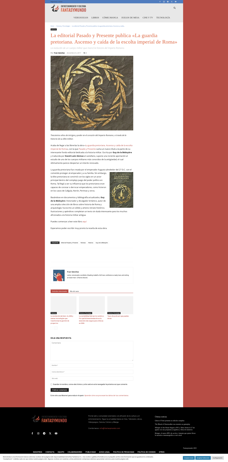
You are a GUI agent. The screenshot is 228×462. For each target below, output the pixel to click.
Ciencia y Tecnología (63, 26)
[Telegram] (168, 1)
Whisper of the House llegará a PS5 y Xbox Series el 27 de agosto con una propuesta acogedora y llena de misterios (175, 429)
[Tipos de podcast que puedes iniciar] (120, 305)
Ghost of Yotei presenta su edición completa (169, 421)
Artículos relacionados (59, 291)
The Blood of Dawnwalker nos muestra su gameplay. (172, 424)
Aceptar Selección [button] (203, 458)
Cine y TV (148, 17)
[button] (174, 8)
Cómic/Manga (110, 17)
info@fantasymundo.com (110, 428)
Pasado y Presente (87, 149)
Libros (95, 17)
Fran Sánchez (59, 53)
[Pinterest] (64, 257)
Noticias (53, 29)
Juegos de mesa (130, 17)
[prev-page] (52, 327)
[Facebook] (160, 1)
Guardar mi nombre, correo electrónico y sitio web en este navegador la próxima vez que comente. (90, 384)
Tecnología (163, 17)
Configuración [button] (217, 458)
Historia (90, 243)
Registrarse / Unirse (56, 1)
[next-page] (55, 327)
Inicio (52, 26)
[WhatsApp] (69, 257)
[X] (171, 1)
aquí (84, 221)
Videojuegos (81, 17)
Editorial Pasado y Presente (69, 243)
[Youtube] (175, 1)
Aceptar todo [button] (188, 458)
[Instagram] (164, 1)
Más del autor (74, 291)
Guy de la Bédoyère (102, 243)
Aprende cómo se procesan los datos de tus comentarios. (106, 395)
